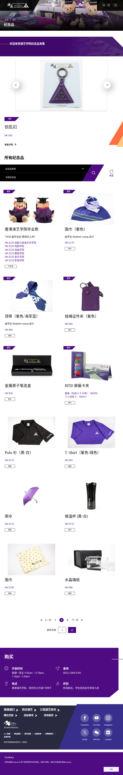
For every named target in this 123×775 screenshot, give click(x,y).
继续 (111, 769)
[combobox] (45, 168)
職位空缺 (9, 715)
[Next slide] (107, 85)
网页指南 (27, 734)
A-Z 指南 (7, 734)
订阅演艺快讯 (48, 709)
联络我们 (9, 709)
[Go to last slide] (16, 85)
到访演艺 (27, 709)
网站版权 (17, 734)
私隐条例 (38, 734)
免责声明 (7, 737)
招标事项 (28, 715)
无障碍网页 (49, 734)
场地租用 (48, 715)
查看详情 (8, 144)
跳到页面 (52, 629)
